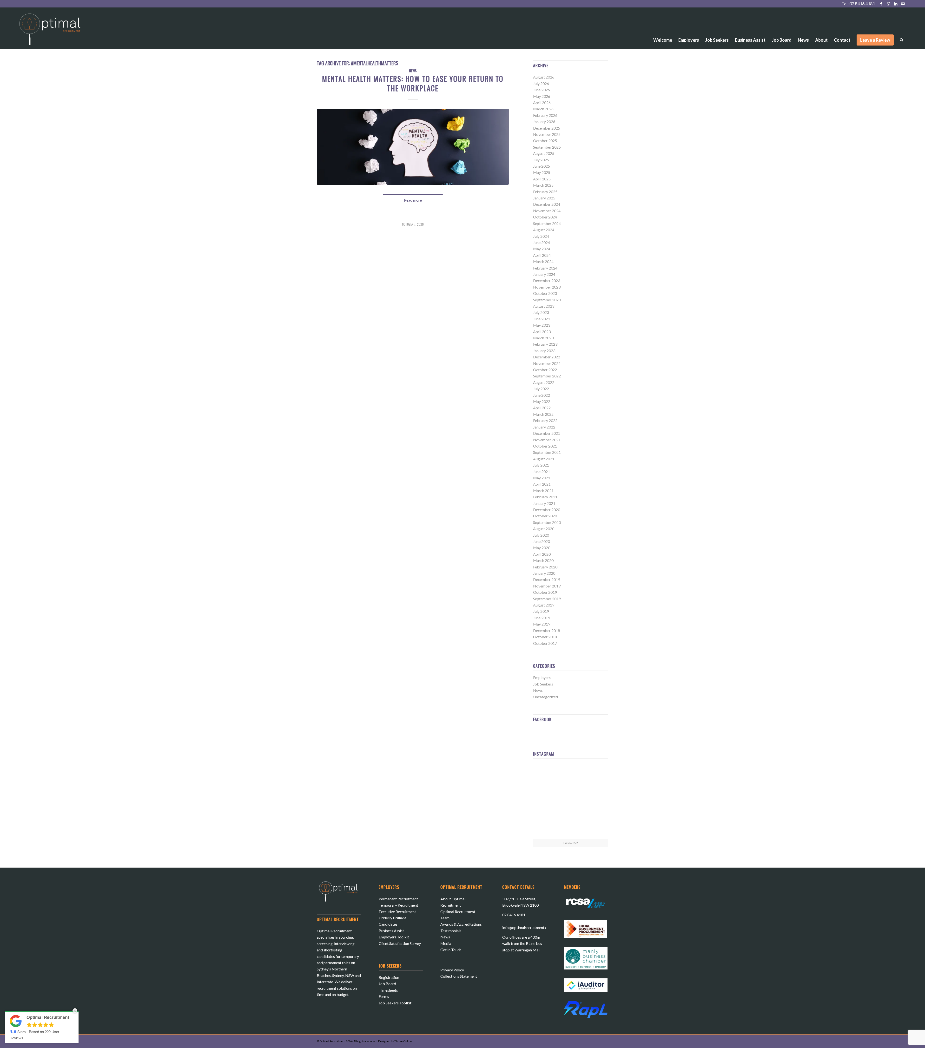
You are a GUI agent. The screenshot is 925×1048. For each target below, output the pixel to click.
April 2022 (542, 407)
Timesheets (388, 990)
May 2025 (541, 172)
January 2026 (544, 121)
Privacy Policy (452, 970)
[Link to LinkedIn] (895, 3)
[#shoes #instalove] (545, 826)
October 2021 (545, 446)
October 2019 (545, 592)
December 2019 (546, 579)
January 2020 (544, 573)
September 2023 (547, 299)
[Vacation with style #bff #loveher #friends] (570, 775)
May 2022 (541, 401)
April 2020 (542, 554)
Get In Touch (450, 949)
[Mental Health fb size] (413, 147)
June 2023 (541, 318)
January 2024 (544, 274)
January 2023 (544, 350)
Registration (389, 977)
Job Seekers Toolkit (395, 1003)
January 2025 (544, 198)
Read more (413, 200)
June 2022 (541, 395)
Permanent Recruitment (398, 898)
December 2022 (546, 357)
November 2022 (547, 363)
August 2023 (543, 306)
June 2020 (541, 541)
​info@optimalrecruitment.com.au (529, 927)
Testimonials (450, 930)
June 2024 (541, 242)
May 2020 (541, 547)
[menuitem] (662, 27)
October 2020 (545, 516)
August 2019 (543, 605)
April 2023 (542, 331)
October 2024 (545, 217)
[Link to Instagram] (888, 3)
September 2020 (547, 522)
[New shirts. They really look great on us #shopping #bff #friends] (545, 774)
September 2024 (547, 223)
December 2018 (546, 630)
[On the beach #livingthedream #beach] (570, 800)
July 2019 (541, 611)
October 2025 (545, 140)
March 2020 (543, 560)
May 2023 (541, 325)
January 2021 (544, 503)
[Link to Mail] (902, 3)
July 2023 (541, 312)
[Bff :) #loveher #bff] (545, 800)
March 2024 (543, 261)
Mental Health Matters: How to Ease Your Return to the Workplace (412, 83)
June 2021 (541, 471)
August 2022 (543, 382)
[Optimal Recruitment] (50, 31)
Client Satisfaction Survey (400, 943)
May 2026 (541, 96)
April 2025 (542, 179)
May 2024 (541, 248)
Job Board (387, 983)
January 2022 (544, 427)
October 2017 (545, 643)
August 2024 (543, 229)
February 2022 (545, 420)
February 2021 (545, 496)
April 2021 (542, 484)
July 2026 (541, 83)
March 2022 (543, 414)
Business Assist (391, 930)
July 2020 (541, 535)
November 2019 (547, 586)
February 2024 (545, 268)
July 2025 (541, 160)
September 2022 (547, 376)
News (413, 70)
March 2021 (543, 490)
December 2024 (546, 204)
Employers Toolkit (394, 937)
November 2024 (547, 210)
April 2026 (542, 102)
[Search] (901, 40)
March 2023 (543, 338)
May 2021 (541, 477)
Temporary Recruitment (398, 905)
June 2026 (541, 89)
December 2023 (546, 280)
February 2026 (545, 115)
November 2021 (547, 439)
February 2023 (545, 344)
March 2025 (543, 185)
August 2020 (543, 528)
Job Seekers (543, 684)
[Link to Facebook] (881, 3)
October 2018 (545, 636)
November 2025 (547, 134)
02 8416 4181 (862, 3)
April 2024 (542, 255)
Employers (542, 677)
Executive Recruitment (397, 911)
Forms (384, 996)
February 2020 (545, 567)
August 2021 (543, 458)
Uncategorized (545, 696)
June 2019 (541, 617)
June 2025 (541, 166)
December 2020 (546, 509)
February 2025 (545, 191)
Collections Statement (458, 976)
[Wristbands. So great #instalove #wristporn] (596, 800)
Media (445, 943)
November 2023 (547, 287)
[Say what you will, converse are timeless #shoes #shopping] (570, 826)
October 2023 (545, 293)
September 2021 (547, 452)
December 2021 (546, 433)
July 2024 (541, 236)
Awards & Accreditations (461, 924)
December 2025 (546, 128)
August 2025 (543, 153)
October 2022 (545, 369)
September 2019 (547, 598)
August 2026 (543, 77)
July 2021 (541, 465)
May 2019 (541, 624)
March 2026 (543, 108)
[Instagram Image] (596, 774)
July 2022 (541, 388)
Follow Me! (570, 843)
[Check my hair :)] (596, 826)
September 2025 (547, 147)
